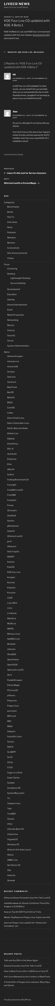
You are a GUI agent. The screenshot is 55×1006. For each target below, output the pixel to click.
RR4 (9, 721)
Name (7, 352)
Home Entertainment (17, 305)
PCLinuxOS (12, 690)
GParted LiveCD (14, 536)
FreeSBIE (11, 495)
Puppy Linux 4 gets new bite (37, 917)
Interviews (12, 222)
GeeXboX (11, 515)
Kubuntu (11, 587)
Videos (10, 258)
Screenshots (13, 248)
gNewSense (13, 526)
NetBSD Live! (13, 639)
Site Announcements (17, 253)
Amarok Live (13, 361)
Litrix (9, 608)
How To (10, 217)
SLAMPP (11, 752)
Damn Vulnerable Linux (18, 423)
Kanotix (11, 562)
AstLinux (11, 377)
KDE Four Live (25, 52)
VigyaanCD (12, 839)
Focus (7, 264)
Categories (9, 202)
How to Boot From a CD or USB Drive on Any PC (26, 971)
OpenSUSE (12, 664)
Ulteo (9, 824)
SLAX (10, 757)
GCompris (12, 510)
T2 (8, 798)
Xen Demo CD (13, 865)
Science (11, 330)
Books (10, 212)
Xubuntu (11, 875)
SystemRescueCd (15, 793)
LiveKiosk (12, 613)
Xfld (9, 870)
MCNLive (11, 623)
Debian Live (12, 433)
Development (13, 289)
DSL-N (10, 449)
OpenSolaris (13, 659)
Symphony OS (14, 788)
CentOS (11, 407)
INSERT (10, 557)
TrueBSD (11, 814)
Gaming (11, 299)
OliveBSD (11, 654)
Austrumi (11, 382)
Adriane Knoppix (15, 356)
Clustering (12, 268)
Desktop (12, 52)
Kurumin (11, 592)
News (10, 227)
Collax (10, 413)
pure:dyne (12, 711)
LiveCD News (17, 4)
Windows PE (13, 844)
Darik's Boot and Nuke (17, 428)
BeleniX (11, 397)
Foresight (11, 485)
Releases (39, 52)
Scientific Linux (14, 736)
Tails (9, 808)
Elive (9, 464)
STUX (10, 767)
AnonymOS (12, 366)
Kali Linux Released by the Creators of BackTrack (27, 976)
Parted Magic (13, 685)
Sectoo (10, 742)
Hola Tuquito (13, 551)
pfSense (11, 695)
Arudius (11, 372)
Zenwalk (11, 880)
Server (10, 340)
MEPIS (10, 629)
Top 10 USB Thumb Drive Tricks (26, 912)
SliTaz (10, 762)
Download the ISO (41, 35)
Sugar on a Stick (14, 772)
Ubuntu (10, 819)
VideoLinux (12, 834)
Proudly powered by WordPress (17, 999)
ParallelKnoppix (14, 680)
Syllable (11, 783)
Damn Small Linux (15, 418)
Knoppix (11, 577)
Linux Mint (12, 603)
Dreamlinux (12, 444)
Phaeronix (12, 700)
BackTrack (12, 387)
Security (11, 335)
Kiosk (10, 310)
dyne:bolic (12, 454)
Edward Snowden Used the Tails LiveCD (31, 898)
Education (12, 294)
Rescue (10, 325)
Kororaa (11, 582)
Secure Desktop (18, 283)
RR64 (10, 726)
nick (26, 17)
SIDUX (10, 747)
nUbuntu (11, 649)
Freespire (11, 500)
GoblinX (11, 531)
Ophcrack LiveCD (15, 670)
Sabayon (11, 731)
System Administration (18, 346)
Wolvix (10, 855)
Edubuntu (11, 459)
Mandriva (11, 618)
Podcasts (11, 232)
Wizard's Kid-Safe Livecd (19, 849)
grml (9, 541)
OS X (9, 675)
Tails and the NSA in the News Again (21, 960)
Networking (12, 320)
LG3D (10, 598)
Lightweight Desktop (20, 278)
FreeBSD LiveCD (15, 490)
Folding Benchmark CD (18, 479)
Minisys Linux (13, 634)
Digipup (11, 438)
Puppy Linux (13, 706)
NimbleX (11, 644)
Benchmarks (13, 207)
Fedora (10, 474)
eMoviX (10, 469)
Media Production (15, 315)
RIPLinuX (11, 716)
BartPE (10, 392)
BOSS (10, 402)
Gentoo (10, 521)
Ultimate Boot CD (15, 829)
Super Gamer (13, 777)
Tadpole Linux (13, 803)
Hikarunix (11, 546)
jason (6, 923)
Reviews (11, 243)
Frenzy (10, 505)
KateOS (11, 567)
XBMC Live (12, 860)
